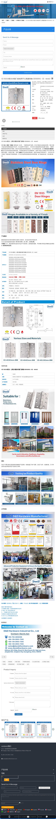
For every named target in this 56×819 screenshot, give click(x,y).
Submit (18, 714)
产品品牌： (34, 89)
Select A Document (8, 48)
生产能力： (34, 110)
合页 (28, 664)
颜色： (33, 99)
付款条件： (34, 106)
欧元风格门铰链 (20, 664)
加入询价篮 (42, 118)
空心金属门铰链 (36, 661)
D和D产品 (5, 133)
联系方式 (5, 138)
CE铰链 (4, 664)
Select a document (20, 683)
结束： (33, 96)
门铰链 (3, 661)
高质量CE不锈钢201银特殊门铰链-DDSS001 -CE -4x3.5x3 (12, 737)
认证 (4, 136)
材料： (33, 94)
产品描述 (5, 128)
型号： (33, 86)
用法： (33, 103)
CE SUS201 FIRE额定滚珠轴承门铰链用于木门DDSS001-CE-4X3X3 (28, 737)
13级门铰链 (17, 661)
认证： (33, 91)
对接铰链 (10, 661)
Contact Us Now (28, 72)
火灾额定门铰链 (45, 661)
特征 (4, 131)
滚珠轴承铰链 (11, 664)
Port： (33, 108)
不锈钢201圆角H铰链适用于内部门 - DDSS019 (44, 737)
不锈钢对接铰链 (26, 661)
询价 (35, 118)
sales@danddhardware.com (10, 758)
